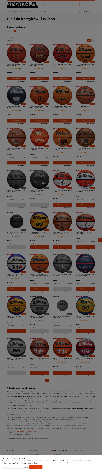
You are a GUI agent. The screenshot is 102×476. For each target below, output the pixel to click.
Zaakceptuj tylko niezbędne (10, 467)
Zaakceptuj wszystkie (36, 467)
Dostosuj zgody (24, 467)
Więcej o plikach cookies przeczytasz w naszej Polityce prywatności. (20, 463)
